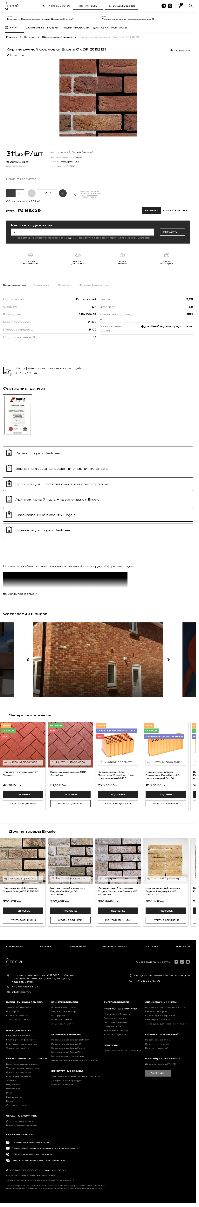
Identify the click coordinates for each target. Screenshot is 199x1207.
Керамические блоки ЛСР (66, 1044)
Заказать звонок (124, 6)
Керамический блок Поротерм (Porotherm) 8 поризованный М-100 (162, 775)
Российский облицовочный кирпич (165, 1007)
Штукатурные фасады (67, 1071)
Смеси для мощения (18, 1072)
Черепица (111, 1045)
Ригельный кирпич (117, 1002)
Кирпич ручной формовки (24, 1002)
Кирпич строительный (161, 1034)
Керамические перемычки (67, 1056)
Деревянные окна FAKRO (160, 1064)
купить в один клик (23, 804)
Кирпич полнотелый (157, 1044)
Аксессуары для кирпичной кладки (166, 1024)
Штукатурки (13, 1085)
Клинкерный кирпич (65, 1002)
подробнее (23, 795)
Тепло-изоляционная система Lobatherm (75, 1076)
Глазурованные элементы (21, 1044)
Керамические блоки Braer (67, 1052)
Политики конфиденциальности (133, 238)
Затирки (11, 1080)
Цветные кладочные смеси (22, 1064)
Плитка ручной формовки (20, 1040)
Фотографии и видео (93, 285)
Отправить (170, 232)
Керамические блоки (66, 1034)
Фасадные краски (62, 1085)
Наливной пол (14, 1097)
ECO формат (13, 1011)
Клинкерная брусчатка (117, 1014)
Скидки (160, 1073)
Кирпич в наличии (17, 1016)
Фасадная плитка (18, 1030)
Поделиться (182, 50)
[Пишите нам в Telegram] (163, 6)
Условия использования (59, 1180)
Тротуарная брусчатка (120, 1009)
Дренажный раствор (116, 1030)
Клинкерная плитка (18, 1036)
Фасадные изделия (18, 1048)
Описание (64, 285)
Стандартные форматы (19, 1007)
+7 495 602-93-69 (58, 6)
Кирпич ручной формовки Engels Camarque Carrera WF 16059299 (117, 891)
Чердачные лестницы (21, 1116)
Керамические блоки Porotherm (70, 1040)
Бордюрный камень (115, 1022)
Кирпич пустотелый (156, 1048)
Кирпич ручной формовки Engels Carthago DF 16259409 (67, 891)
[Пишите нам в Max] (170, 6)
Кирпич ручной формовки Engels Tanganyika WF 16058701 (163, 891)
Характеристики (14, 285)
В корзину (151, 211)
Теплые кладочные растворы (23, 1068)
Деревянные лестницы (20, 1121)
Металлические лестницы (22, 1125)
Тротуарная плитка (115, 1018)
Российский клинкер (63, 1007)
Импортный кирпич (156, 1011)
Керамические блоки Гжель (68, 1048)
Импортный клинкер (63, 1011)
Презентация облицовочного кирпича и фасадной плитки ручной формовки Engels (68, 566)
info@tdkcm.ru (21, 992)
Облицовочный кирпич (161, 1002)
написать (90, 6)
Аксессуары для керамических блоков (74, 1060)
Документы (41, 285)
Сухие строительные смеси (26, 1059)
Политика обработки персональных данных (31, 1175)
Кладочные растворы (18, 1076)
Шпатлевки (13, 1089)
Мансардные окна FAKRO (162, 1059)
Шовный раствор (113, 1026)
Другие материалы (17, 1105)
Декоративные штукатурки (67, 1080)
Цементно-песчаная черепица (122, 1050)
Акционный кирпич (17, 1020)
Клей (9, 1093)
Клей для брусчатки (115, 1034)
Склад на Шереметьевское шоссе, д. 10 (162, 975)
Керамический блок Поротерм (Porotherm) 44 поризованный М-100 (116, 775)
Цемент (10, 1101)
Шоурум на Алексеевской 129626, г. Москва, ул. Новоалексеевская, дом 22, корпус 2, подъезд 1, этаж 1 (43, 978)
